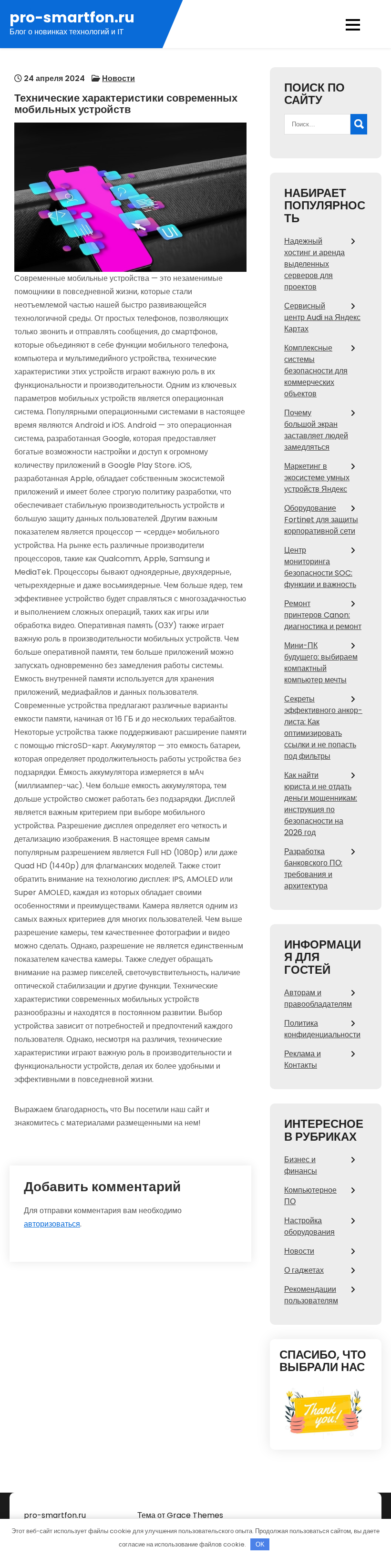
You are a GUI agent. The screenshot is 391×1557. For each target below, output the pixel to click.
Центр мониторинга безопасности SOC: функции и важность (320, 567)
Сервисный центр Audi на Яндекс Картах (322, 317)
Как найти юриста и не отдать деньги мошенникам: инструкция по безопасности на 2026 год (320, 804)
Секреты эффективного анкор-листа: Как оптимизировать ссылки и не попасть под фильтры (323, 727)
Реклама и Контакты (302, 1059)
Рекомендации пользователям (311, 1295)
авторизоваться (52, 1223)
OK (260, 1544)
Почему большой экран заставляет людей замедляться (316, 430)
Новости (118, 78)
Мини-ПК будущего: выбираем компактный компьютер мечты (321, 662)
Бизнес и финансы (300, 1165)
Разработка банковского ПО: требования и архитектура (313, 868)
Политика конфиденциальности (322, 1029)
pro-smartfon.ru (72, 17)
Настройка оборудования (309, 1226)
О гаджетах (304, 1270)
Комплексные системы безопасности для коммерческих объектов (316, 370)
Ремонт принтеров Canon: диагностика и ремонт (322, 615)
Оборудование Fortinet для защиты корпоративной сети (321, 519)
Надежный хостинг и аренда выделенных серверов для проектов (314, 264)
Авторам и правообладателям (318, 998)
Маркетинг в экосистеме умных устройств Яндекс (317, 478)
